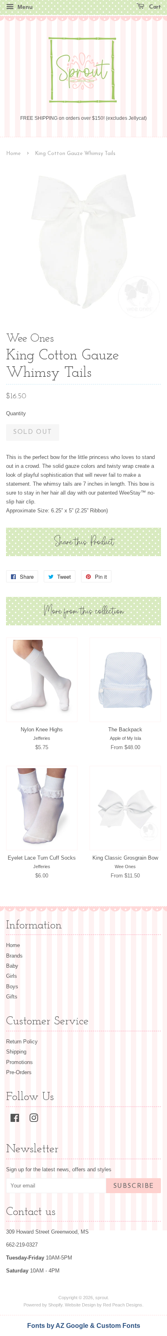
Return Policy (22, 1042)
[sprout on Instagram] (33, 1120)
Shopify (55, 1304)
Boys (12, 986)
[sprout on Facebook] (14, 1120)
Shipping (16, 1052)
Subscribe (133, 1186)
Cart (154, 7)
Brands (14, 956)
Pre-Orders (19, 1072)
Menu (24, 7)
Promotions (19, 1062)
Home (13, 153)
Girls (11, 976)
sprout (101, 1297)
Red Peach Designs (122, 1304)
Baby (12, 966)
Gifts (11, 997)
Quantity (16, 413)
